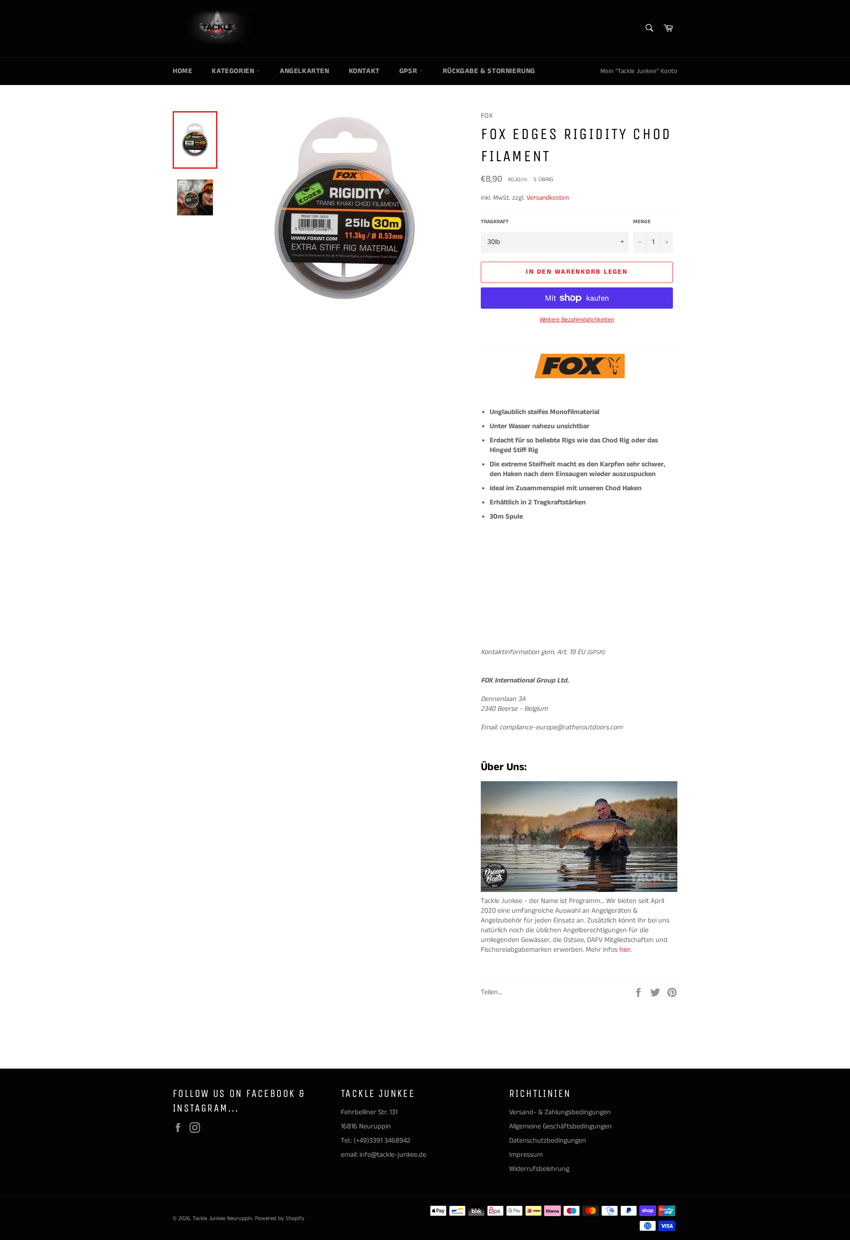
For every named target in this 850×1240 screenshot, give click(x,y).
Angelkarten (304, 71)
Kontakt (364, 71)
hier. (626, 950)
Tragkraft (495, 221)
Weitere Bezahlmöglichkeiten (577, 320)
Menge (642, 221)
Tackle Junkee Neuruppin (222, 1218)
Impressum (526, 1155)
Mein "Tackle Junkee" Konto (638, 71)
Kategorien (234, 71)
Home (182, 71)
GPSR (409, 71)
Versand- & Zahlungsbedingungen (560, 1112)
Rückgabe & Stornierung (489, 71)
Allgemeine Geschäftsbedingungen (560, 1126)
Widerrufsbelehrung (539, 1169)
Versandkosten (547, 197)
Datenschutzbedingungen (547, 1140)
